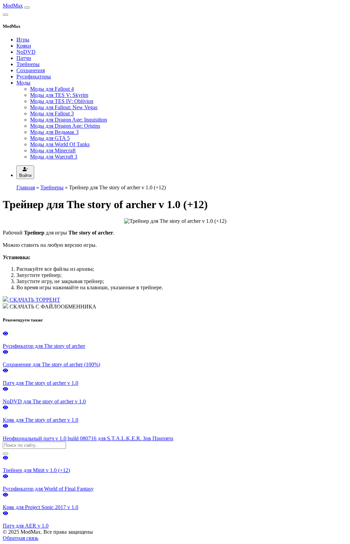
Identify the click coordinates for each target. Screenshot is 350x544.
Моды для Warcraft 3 (53, 157)
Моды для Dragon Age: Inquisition (68, 120)
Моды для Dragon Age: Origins (65, 126)
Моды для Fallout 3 (52, 113)
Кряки (23, 46)
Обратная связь (20, 538)
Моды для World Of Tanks (60, 144)
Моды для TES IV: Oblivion (61, 101)
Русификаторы (33, 76)
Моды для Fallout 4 (52, 89)
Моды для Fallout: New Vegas (63, 107)
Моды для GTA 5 (50, 138)
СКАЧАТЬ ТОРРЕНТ (34, 300)
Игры (22, 39)
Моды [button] (23, 83)
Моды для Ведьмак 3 (54, 132)
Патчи (23, 58)
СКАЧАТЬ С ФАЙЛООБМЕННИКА (52, 306)
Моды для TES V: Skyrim (59, 95)
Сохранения (30, 70)
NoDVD (26, 52)
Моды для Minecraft (53, 150)
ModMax (13, 6)
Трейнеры (28, 64)
